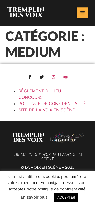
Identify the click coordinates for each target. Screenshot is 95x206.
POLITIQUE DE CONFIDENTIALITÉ (52, 103)
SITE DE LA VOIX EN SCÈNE (46, 110)
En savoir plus (34, 197)
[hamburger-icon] (82, 12)
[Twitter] (42, 77)
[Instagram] (54, 77)
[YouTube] (65, 77)
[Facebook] (30, 77)
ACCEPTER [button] (66, 197)
